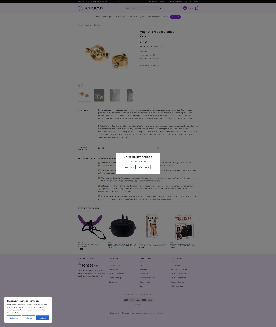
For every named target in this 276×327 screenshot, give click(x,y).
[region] (28, 310)
